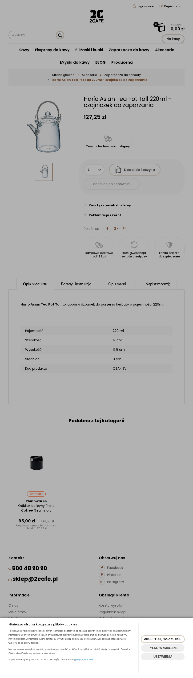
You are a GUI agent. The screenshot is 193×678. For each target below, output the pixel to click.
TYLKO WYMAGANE (163, 648)
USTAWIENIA (162, 656)
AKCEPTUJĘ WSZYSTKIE (162, 639)
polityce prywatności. (85, 659)
